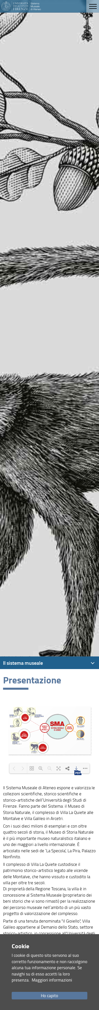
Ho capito (49, 995)
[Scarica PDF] (76, 768)
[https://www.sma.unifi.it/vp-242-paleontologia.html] (17, 711)
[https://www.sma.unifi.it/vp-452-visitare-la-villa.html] (80, 720)
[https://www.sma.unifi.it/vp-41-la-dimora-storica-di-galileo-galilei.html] (80, 734)
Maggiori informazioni (52, 980)
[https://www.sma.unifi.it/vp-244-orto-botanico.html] (31, 711)
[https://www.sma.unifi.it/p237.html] (15, 736)
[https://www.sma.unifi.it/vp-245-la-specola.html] (34, 746)
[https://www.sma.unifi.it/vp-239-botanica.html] (17, 722)
